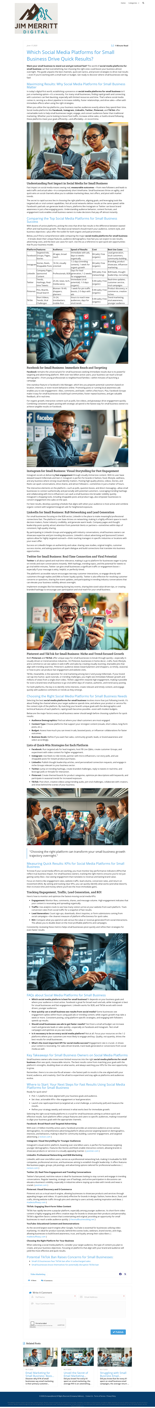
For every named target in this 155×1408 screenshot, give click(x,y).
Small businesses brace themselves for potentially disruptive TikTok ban (65, 1264)
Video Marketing (38, 1274)
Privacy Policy (111, 1396)
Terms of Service (99, 1396)
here (82, 1406)
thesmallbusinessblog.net (82, 1219)
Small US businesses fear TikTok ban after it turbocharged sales (61, 1261)
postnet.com (92, 1150)
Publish (119, 1332)
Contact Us (89, 1396)
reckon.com (45, 1136)
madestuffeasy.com (36, 1202)
